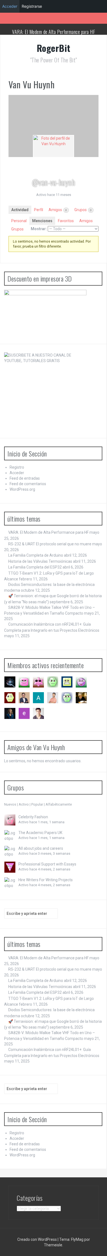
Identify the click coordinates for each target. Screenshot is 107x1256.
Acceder (17, 473)
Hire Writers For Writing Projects (45, 880)
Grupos (83, 210)
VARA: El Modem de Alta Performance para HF (53, 31)
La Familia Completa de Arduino (35, 555)
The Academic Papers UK (40, 832)
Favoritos (66, 221)
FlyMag (77, 1239)
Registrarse (32, 6)
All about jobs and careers (40, 848)
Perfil (38, 210)
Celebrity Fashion (33, 817)
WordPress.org (22, 489)
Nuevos (10, 804)
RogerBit (54, 47)
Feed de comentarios (28, 484)
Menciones (42, 221)
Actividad (20, 210)
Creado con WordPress (37, 1239)
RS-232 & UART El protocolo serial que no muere (49, 544)
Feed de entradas (25, 478)
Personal (19, 221)
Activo (24, 804)
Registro (17, 467)
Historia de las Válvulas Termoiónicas (40, 561)
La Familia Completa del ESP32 (35, 567)
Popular (37, 804)
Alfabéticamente (59, 804)
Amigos (58, 210)
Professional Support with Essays (47, 864)
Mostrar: (39, 229)
